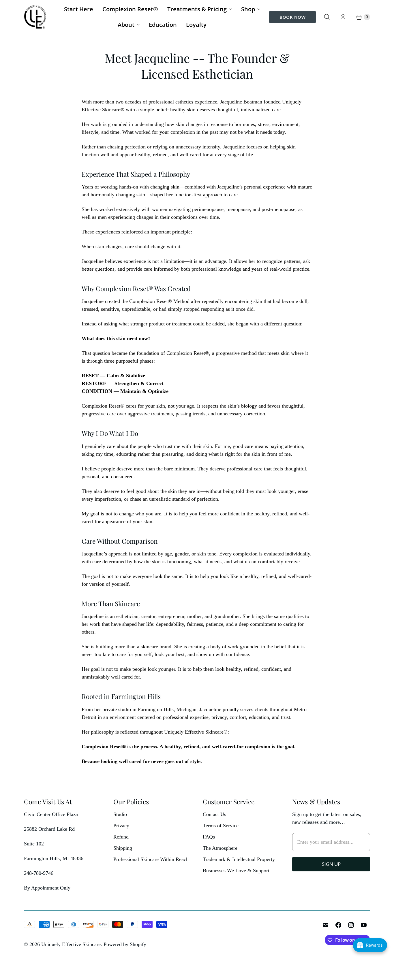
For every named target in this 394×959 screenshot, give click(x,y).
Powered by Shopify (125, 944)
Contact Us (214, 814)
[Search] (327, 17)
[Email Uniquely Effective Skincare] (325, 925)
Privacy (121, 825)
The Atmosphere (220, 848)
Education (163, 25)
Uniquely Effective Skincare (71, 944)
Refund (121, 837)
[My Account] (343, 17)
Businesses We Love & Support (236, 870)
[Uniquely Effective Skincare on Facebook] (338, 925)
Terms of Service (221, 825)
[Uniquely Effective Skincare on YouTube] (363, 925)
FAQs (209, 837)
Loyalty (196, 25)
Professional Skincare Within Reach (151, 859)
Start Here (78, 9)
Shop (248, 9)
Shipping (122, 848)
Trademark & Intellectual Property (239, 859)
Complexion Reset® (130, 9)
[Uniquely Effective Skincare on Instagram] (351, 925)
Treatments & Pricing (197, 9)
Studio (120, 814)
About (126, 25)
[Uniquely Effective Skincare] (35, 17)
